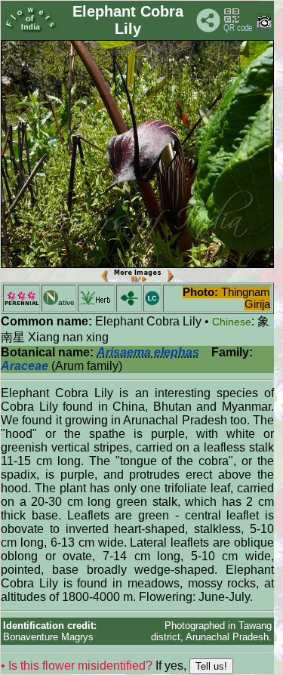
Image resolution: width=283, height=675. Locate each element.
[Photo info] (264, 24)
